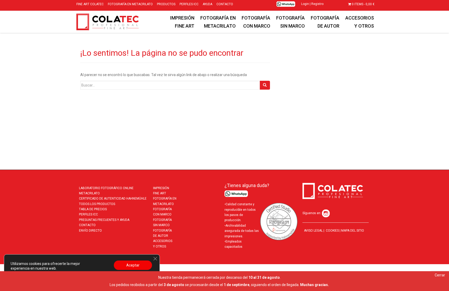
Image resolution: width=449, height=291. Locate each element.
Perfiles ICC (88, 214)
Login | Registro (312, 4)
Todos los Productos (97, 204)
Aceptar (133, 265)
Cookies (332, 230)
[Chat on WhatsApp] (285, 4)
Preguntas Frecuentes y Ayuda (104, 220)
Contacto (87, 225)
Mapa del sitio (352, 230)
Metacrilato (89, 193)
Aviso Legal (313, 230)
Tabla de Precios (93, 209)
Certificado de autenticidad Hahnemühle (113, 198)
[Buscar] (265, 85)
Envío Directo (90, 230)
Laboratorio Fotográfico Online (106, 188)
